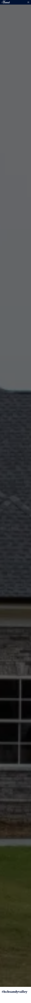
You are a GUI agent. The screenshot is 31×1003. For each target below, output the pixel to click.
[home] (6, 2)
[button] (28, 2)
